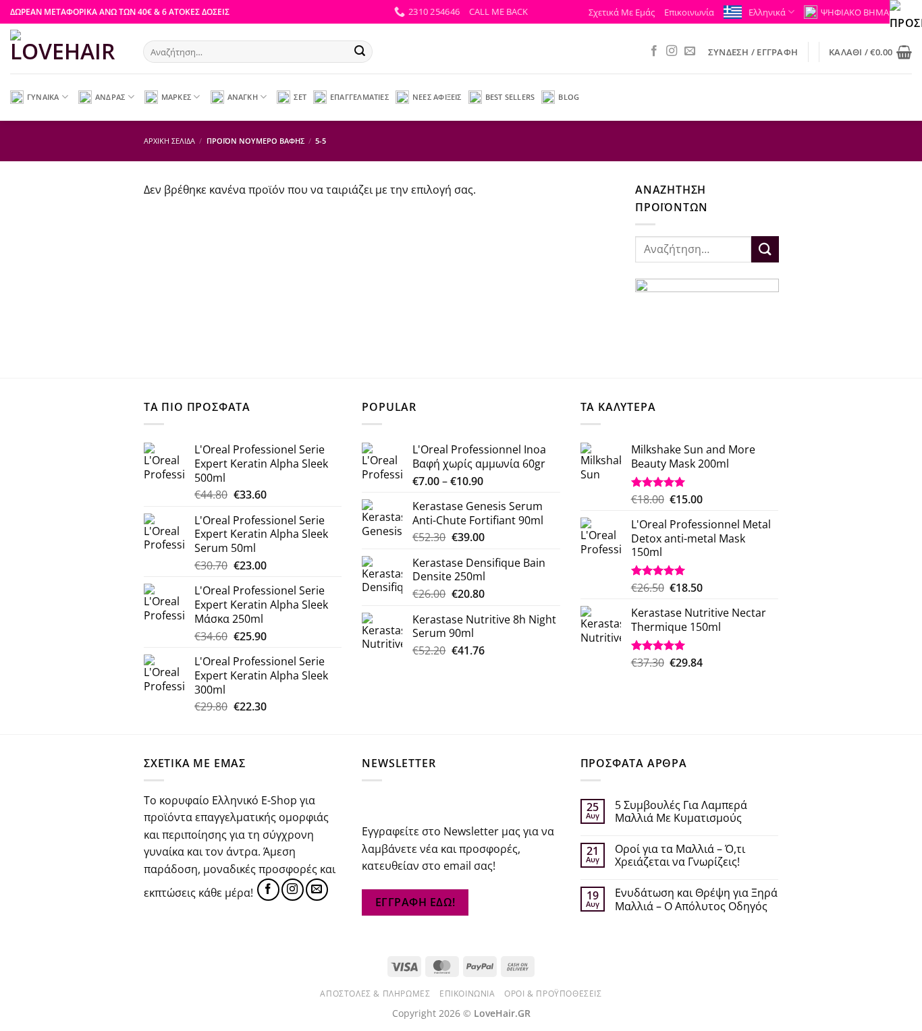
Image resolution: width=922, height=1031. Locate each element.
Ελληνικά (767, 12)
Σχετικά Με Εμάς (622, 12)
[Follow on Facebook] (654, 51)
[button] (498, 11)
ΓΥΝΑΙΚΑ (43, 97)
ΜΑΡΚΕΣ (176, 97)
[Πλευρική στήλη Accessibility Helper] (906, 16)
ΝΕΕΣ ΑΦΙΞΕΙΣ (437, 97)
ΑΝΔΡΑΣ (110, 97)
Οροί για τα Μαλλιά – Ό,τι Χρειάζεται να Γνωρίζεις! (680, 855)
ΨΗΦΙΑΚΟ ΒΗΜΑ (855, 12)
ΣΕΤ (300, 97)
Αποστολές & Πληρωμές (375, 993)
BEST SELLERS (510, 97)
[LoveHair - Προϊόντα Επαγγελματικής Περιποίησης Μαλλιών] (66, 48)
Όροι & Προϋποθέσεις (553, 993)
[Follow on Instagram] (671, 51)
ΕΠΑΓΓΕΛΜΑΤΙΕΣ (359, 97)
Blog (568, 97)
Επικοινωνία (689, 12)
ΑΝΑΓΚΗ (242, 97)
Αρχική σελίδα (169, 141)
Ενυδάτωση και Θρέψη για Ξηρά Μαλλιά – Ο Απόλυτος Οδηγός (696, 899)
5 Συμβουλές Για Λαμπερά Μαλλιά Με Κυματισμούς (681, 812)
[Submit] (359, 51)
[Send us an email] (689, 51)
